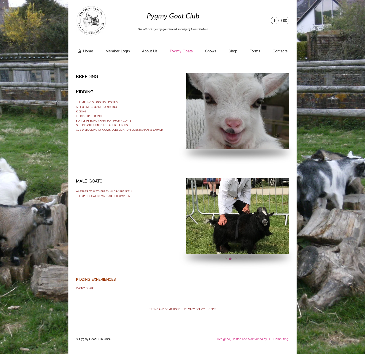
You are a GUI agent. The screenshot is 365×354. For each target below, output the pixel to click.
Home (88, 51)
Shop (233, 51)
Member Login (118, 51)
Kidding (81, 111)
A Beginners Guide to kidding (96, 107)
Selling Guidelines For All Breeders (102, 125)
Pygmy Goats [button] (181, 51)
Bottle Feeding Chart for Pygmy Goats (103, 120)
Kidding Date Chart (89, 116)
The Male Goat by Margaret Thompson (103, 196)
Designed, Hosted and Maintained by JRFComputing (253, 339)
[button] (195, 215)
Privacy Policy (194, 309)
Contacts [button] (280, 51)
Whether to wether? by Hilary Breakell (104, 191)
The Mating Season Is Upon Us (97, 102)
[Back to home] (144, 20)
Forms (254, 51)
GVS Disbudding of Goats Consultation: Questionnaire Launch (119, 129)
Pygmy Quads (85, 288)
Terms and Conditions (164, 309)
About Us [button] (150, 51)
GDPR (212, 309)
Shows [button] (210, 51)
